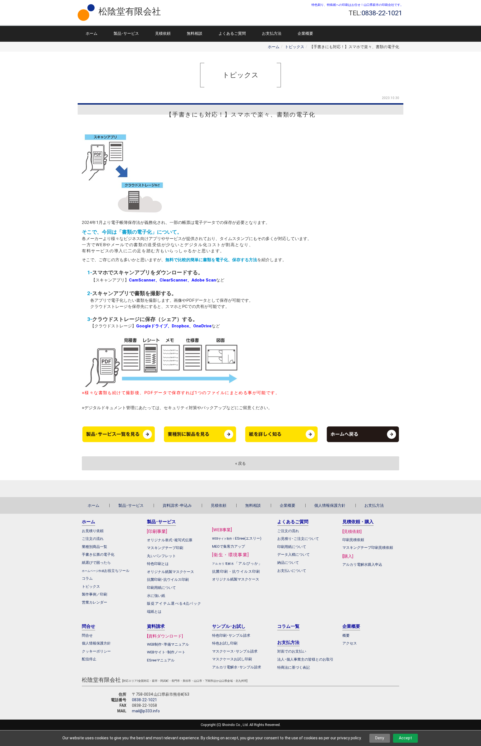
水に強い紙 (156, 596)
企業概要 (305, 33)
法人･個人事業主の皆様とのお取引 (305, 659)
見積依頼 (163, 33)
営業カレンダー (94, 602)
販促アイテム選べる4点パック (174, 603)
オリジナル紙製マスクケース (235, 579)
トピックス (294, 47)
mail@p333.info (146, 711)
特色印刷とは (158, 564)
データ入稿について (293, 554)
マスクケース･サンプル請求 (234, 651)
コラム (87, 578)
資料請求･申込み (177, 505)
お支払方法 (271, 33)
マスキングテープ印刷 (165, 548)
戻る (240, 463)
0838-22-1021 (144, 700)
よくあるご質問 (232, 33)
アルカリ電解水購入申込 (362, 564)
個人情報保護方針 (329, 505)
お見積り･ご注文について (298, 539)
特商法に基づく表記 (293, 667)
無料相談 (194, 33)
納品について (288, 562)
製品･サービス (126, 33)
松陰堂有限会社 (130, 11)
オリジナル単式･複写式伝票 (169, 540)
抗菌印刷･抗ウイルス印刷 (168, 579)
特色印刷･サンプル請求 (231, 635)
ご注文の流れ (288, 531)
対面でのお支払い (291, 651)
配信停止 (89, 659)
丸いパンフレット (161, 556)
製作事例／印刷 (94, 594)
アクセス (349, 643)
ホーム (91, 33)
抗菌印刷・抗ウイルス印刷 (236, 571)
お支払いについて (291, 571)
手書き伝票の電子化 (98, 554)
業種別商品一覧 (94, 547)
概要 (346, 635)
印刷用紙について (161, 588)
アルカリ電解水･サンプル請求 (236, 667)
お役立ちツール (116, 571)
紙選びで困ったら (96, 562)
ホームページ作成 (93, 570)
